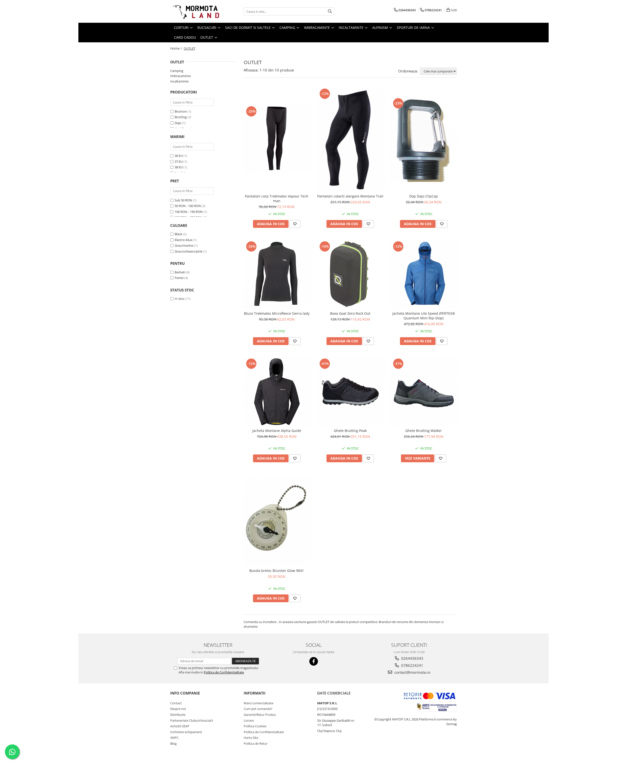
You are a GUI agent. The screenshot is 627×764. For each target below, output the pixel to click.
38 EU (179, 167)
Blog (173, 743)
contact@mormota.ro (411, 672)
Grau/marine (184, 245)
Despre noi (178, 708)
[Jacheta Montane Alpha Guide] (276, 391)
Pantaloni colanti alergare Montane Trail (350, 196)
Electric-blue (183, 240)
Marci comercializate (258, 703)
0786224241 (411, 665)
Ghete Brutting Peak (350, 430)
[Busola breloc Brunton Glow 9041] (276, 520)
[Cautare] (330, 11)
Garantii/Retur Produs (260, 714)
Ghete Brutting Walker (423, 430)
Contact (176, 703)
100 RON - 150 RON (189, 211)
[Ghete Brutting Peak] (350, 391)
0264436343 (411, 658)
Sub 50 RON (183, 200)
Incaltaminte (179, 81)
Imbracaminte (180, 76)
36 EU (179, 155)
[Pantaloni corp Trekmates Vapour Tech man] (276, 139)
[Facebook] (313, 661)
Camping (176, 71)
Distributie (177, 714)
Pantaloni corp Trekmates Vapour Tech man (276, 198)
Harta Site (251, 737)
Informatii (254, 693)
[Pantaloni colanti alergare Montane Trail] (350, 139)
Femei (179, 278)
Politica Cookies (255, 726)
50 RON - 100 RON (188, 206)
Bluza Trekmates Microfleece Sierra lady (277, 313)
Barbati (180, 272)
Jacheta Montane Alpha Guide (276, 430)
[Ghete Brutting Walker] (423, 391)
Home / (176, 48)
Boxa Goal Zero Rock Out (350, 313)
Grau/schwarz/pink (188, 251)
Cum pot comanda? (258, 708)
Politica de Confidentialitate (224, 672)
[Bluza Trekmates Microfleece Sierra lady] (276, 274)
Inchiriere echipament (186, 732)
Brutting (181, 117)
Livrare (249, 720)
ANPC (174, 737)
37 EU (179, 161)
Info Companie (185, 693)
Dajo (178, 123)
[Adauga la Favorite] (295, 224)
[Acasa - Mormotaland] (194, 11)
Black (178, 234)
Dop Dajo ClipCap (423, 196)
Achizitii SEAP (179, 726)
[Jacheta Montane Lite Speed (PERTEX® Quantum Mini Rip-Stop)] (423, 274)
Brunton (181, 111)
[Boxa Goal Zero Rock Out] (350, 274)
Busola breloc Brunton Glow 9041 (276, 570)
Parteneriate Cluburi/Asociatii (191, 720)
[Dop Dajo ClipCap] (423, 139)
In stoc (179, 298)
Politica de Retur (255, 743)
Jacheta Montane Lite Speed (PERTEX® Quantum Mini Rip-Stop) (423, 315)
